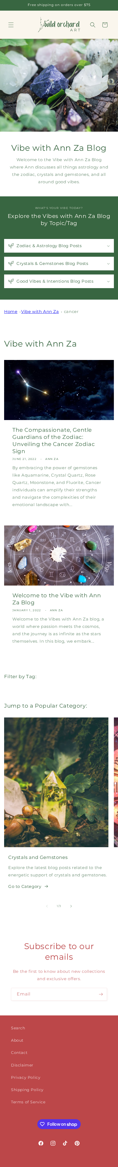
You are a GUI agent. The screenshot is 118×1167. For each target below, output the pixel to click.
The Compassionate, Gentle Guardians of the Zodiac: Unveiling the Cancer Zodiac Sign (53, 440)
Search (18, 1028)
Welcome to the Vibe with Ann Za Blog (56, 599)
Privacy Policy (25, 1077)
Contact (19, 1052)
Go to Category (24, 886)
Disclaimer (22, 1065)
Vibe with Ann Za (40, 311)
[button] (11, 25)
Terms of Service (28, 1102)
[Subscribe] (101, 994)
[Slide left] (47, 906)
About (17, 1040)
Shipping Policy (27, 1089)
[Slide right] (71, 906)
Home (10, 311)
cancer (71, 311)
